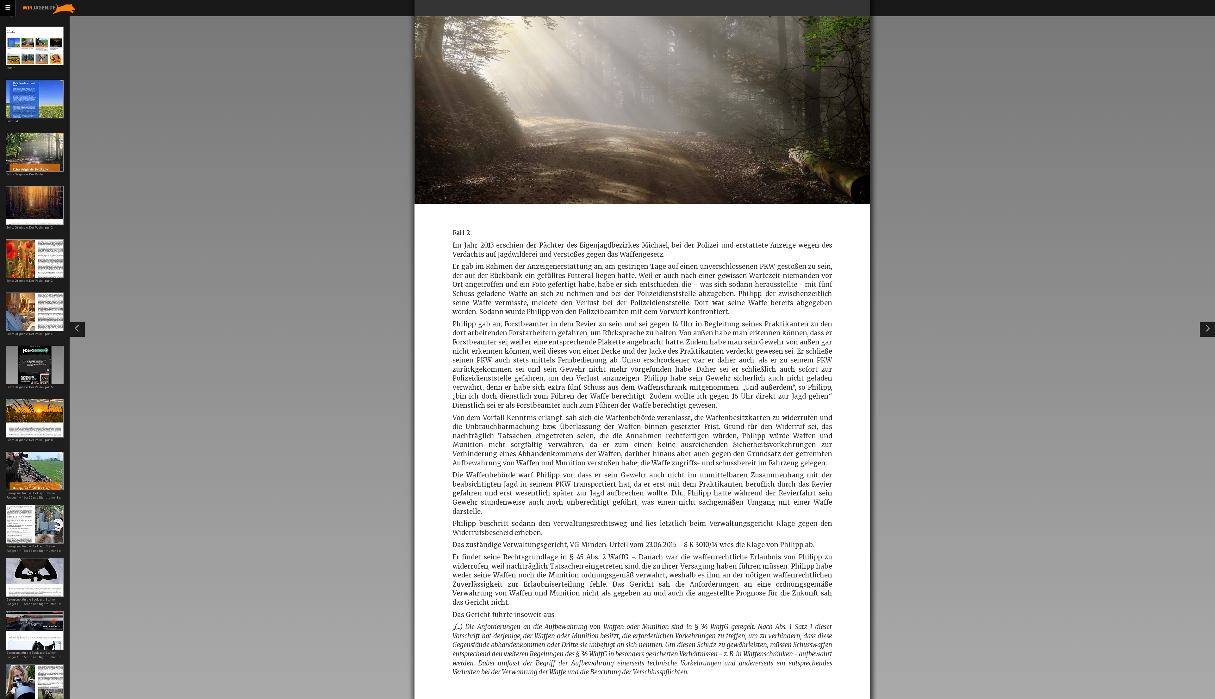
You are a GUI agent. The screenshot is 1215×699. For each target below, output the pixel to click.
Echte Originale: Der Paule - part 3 (29, 280)
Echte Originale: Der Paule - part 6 (29, 440)
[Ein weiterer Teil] (1207, 329)
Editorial (12, 121)
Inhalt (10, 68)
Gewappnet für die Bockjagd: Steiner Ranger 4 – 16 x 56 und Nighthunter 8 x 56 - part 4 (33, 657)
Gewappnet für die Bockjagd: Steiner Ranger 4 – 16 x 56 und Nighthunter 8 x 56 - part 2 (33, 551)
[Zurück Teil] (77, 329)
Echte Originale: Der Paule (24, 174)
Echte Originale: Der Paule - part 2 (29, 227)
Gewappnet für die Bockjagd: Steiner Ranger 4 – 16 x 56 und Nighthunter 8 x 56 (33, 497)
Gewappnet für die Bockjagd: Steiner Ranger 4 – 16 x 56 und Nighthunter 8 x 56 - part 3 (33, 604)
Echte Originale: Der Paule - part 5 (29, 387)
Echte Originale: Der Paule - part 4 (29, 334)
